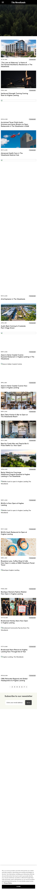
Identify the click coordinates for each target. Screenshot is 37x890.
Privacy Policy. (8, 883)
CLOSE (18, 886)
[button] (3, 2)
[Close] (35, 868)
